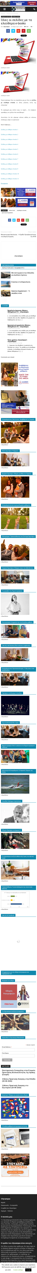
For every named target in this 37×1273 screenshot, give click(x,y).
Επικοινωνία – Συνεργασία (9, 1205)
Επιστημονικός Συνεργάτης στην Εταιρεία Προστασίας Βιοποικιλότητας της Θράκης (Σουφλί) (18, 1072)
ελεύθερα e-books (15, 16)
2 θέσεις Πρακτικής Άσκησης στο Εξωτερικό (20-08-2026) (15, 1086)
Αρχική (3, 1202)
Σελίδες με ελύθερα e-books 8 (9, 164)
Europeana (4, 183)
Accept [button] (28, 1270)
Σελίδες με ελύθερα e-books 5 (9, 149)
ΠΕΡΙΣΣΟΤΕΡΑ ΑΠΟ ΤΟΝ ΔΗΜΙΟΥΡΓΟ (13, 268)
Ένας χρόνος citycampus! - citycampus (18, 340)
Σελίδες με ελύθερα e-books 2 (9, 134)
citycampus (6, 26)
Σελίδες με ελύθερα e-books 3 (9, 139)
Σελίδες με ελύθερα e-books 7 (9, 159)
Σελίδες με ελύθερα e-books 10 (10, 174)
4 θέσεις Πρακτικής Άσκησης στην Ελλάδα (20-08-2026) (18, 1080)
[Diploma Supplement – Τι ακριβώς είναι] (5, 293)
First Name (5, 1053)
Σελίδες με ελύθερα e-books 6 (9, 154)
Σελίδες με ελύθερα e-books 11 (10, 178)
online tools (12, 210)
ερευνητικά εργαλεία (7, 212)
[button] (34, 9)
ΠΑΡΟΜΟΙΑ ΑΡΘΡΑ (8, 265)
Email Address (7, 1047)
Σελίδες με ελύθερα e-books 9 (9, 169)
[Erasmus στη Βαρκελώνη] (5, 284)
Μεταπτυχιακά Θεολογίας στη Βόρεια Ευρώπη (9, 235)
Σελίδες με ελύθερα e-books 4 (9, 144)
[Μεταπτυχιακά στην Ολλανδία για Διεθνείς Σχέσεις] (5, 275)
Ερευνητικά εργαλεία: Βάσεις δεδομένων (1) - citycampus (19, 325)
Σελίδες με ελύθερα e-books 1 (9, 129)
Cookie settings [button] (18, 1270)
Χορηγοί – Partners (7, 1211)
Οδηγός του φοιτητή (6, 16)
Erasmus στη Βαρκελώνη (20, 282)
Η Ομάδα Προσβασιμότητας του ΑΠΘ (27, 235)
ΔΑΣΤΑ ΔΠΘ (5, 1066)
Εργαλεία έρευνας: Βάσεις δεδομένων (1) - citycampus (18, 311)
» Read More (4, 445)
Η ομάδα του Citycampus (8, 1208)
